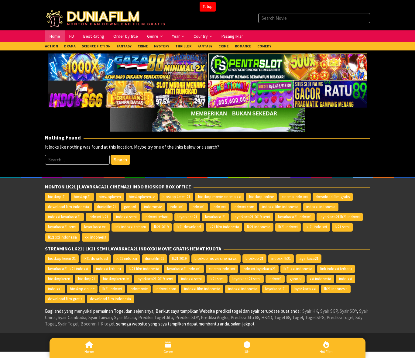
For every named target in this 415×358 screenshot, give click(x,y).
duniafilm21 (106, 206)
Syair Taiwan (100, 317)
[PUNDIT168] (207, 119)
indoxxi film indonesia (280, 206)
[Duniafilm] (107, 18)
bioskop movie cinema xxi (219, 196)
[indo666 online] (127, 93)
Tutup (208, 6)
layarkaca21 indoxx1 (295, 216)
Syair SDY (348, 311)
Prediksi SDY (187, 317)
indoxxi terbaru (157, 216)
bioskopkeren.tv (142, 196)
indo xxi (219, 206)
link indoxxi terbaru (130, 226)
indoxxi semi (126, 216)
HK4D (266, 317)
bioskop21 (82, 196)
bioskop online (261, 196)
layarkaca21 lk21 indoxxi (340, 216)
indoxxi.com (244, 206)
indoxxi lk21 (98, 216)
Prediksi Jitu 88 (245, 317)
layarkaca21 (187, 216)
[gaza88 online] (127, 66)
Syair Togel (68, 324)
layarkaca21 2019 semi (252, 216)
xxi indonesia (95, 237)
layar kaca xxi (95, 226)
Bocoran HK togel (97, 324)
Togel (297, 317)
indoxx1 (198, 206)
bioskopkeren (110, 196)
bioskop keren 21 (176, 196)
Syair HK (310, 311)
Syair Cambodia (72, 317)
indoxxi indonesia (320, 206)
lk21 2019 (161, 226)
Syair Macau (125, 317)
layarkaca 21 (215, 216)
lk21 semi (342, 226)
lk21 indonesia (258, 226)
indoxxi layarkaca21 (64, 216)
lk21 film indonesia (224, 226)
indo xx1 (177, 206)
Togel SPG (314, 317)
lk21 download (189, 226)
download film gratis (333, 196)
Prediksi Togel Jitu (155, 317)
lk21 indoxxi (288, 226)
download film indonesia (68, 206)
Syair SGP (329, 311)
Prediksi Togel (340, 317)
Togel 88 (282, 317)
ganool (130, 206)
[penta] (287, 66)
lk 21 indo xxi (316, 226)
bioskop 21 (57, 196)
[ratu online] (287, 93)
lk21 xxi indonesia (62, 237)
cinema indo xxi (295, 196)
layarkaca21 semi (62, 226)
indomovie (153, 206)
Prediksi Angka (214, 317)
